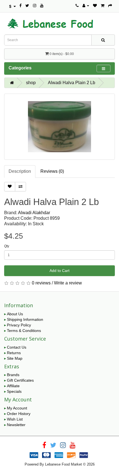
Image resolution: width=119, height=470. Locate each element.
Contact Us (16, 347)
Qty (6, 246)
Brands (13, 374)
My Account (17, 408)
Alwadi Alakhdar (34, 212)
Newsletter (16, 424)
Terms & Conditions (24, 330)
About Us (15, 314)
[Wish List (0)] (95, 5)
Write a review (68, 283)
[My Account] (85, 5)
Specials (14, 391)
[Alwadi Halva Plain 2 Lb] (59, 127)
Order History (18, 413)
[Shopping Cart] (102, 5)
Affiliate (13, 386)
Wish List (15, 419)
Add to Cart (59, 270)
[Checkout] (110, 5)
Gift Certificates (20, 380)
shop (31, 82)
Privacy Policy (19, 325)
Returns (14, 353)
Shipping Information (25, 319)
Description (20, 171)
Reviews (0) (52, 171)
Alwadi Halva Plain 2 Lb (71, 82)
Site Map (14, 358)
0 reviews (41, 283)
